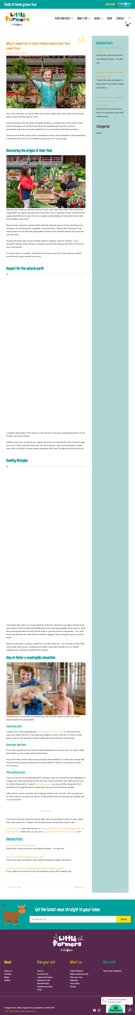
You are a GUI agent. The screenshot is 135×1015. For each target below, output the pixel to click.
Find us (40, 971)
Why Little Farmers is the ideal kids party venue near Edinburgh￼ (34, 868)
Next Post (79, 887)
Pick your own (76, 977)
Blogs (6, 977)
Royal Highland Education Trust (50, 731)
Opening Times (43, 980)
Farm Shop (75, 983)
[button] (71, 18)
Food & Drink (42, 974)
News (23, 53)
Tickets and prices (44, 986)
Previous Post (14, 887)
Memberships (43, 983)
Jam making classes (43, 784)
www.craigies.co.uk (28, 1011)
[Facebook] (94, 1010)
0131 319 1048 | (12, 1011)
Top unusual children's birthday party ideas (24, 857)
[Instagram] (99, 1010)
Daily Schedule (76, 971)
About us (8, 971)
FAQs (39, 989)
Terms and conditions (112, 971)
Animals (7, 974)
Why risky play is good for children (21, 845)
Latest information (45, 977)
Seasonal (74, 980)
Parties (73, 986)
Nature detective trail (79, 974)
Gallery (7, 980)
